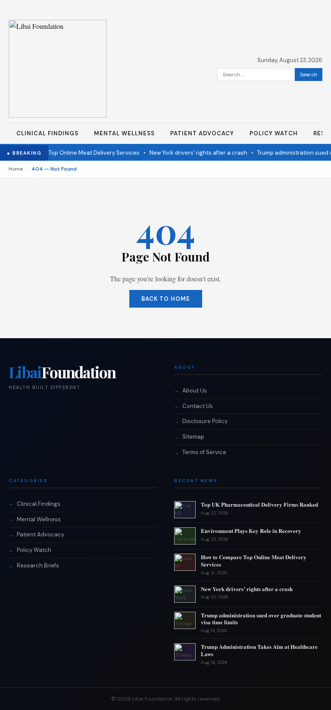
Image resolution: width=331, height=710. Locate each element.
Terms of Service (204, 452)
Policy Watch (274, 133)
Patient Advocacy (202, 133)
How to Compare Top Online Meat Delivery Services (253, 560)
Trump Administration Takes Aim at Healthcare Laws (259, 650)
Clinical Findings (47, 133)
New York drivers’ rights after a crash (193, 152)
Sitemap (193, 436)
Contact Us (197, 406)
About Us (194, 390)
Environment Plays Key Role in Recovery (251, 530)
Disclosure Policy (205, 421)
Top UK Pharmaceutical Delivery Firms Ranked (259, 504)
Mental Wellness (124, 133)
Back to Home (165, 298)
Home (16, 168)
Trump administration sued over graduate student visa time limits (261, 618)
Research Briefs (38, 565)
